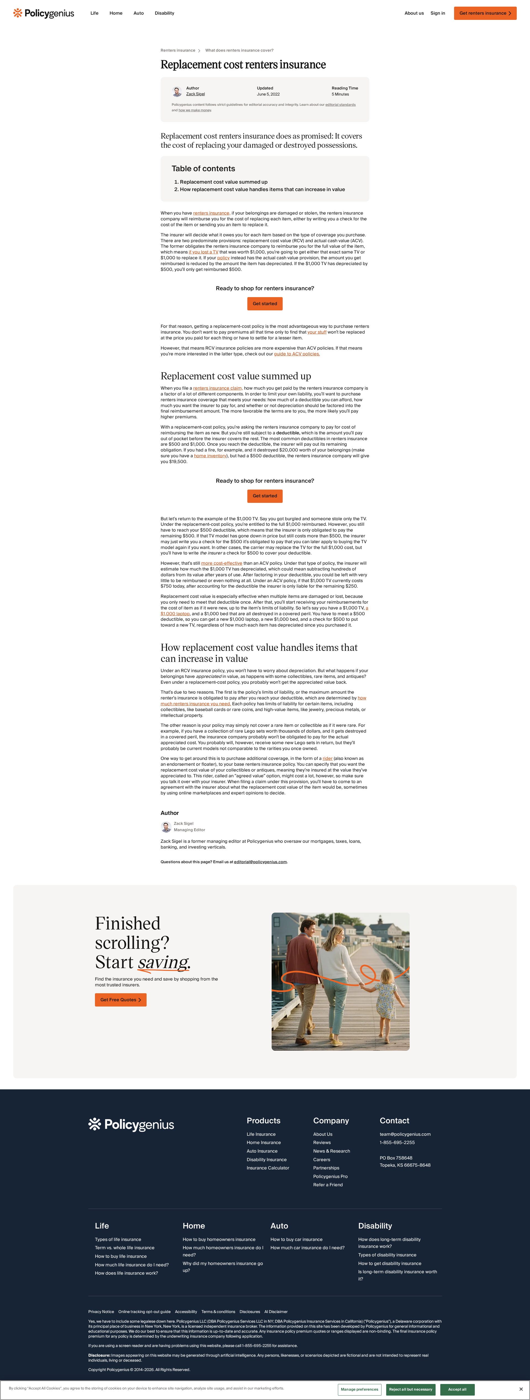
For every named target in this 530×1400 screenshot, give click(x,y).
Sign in (438, 13)
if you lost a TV (203, 252)
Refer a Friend (328, 1185)
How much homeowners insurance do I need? (223, 1252)
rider (328, 758)
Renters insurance (178, 51)
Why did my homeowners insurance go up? (223, 1267)
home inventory (210, 456)
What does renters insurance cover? (239, 51)
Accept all (457, 1389)
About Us (322, 1134)
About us (414, 13)
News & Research (331, 1151)
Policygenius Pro (330, 1176)
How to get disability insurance (390, 1263)
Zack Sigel (195, 94)
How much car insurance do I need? (307, 1248)
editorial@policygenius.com (260, 862)
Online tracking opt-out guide (144, 1311)
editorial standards (340, 105)
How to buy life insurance (121, 1256)
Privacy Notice (101, 1311)
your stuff (317, 332)
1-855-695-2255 (397, 1143)
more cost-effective (221, 563)
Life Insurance (261, 1134)
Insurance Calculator (268, 1168)
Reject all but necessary (411, 1389)
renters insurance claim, (218, 388)
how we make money (195, 110)
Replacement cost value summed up (223, 182)
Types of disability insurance (387, 1255)
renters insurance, (211, 213)
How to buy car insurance (297, 1239)
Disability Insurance (267, 1159)
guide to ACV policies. (297, 354)
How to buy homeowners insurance (219, 1239)
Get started (265, 304)
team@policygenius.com (405, 1134)
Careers (321, 1159)
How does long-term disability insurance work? (389, 1243)
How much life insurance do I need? (132, 1265)
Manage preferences (359, 1389)
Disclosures (250, 1311)
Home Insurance (264, 1143)
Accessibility (186, 1311)
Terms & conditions (218, 1311)
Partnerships (326, 1168)
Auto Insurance (262, 1151)
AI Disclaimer (276, 1311)
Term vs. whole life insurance (125, 1248)
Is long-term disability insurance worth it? (397, 1276)
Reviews (322, 1143)
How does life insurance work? (126, 1273)
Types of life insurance (118, 1239)
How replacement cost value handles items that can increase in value (262, 189)
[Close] (521, 1389)
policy (223, 258)
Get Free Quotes (118, 1000)
